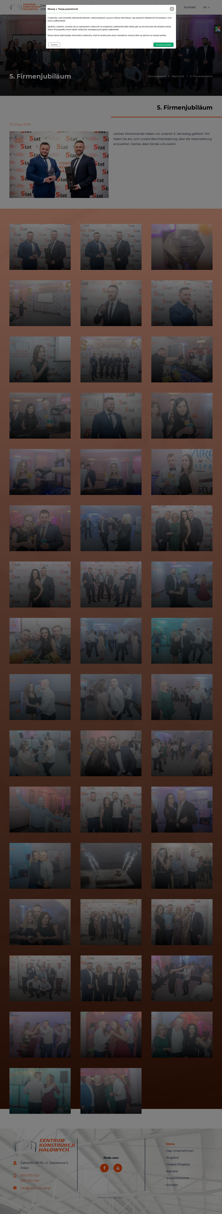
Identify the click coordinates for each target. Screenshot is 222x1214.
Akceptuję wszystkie (163, 45)
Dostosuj (54, 45)
